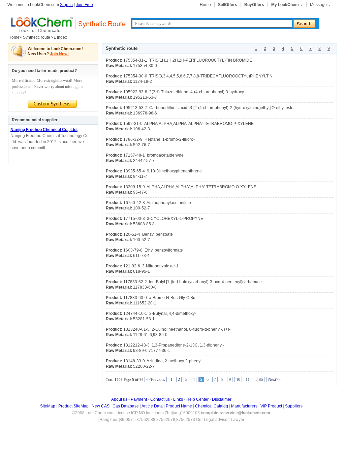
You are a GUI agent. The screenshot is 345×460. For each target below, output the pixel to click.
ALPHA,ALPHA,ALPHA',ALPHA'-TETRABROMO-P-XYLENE (188, 123)
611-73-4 (141, 255)
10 (238, 379)
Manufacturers (244, 406)
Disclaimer (221, 399)
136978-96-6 (145, 113)
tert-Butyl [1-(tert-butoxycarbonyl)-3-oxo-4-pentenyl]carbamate (192, 282)
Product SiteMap (73, 406)
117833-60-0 (145, 287)
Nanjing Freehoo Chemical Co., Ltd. (43, 129)
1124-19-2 (142, 81)
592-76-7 (141, 144)
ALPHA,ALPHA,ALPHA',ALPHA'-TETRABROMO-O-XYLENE (189, 187)
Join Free (84, 4)
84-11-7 (140, 176)
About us (119, 399)
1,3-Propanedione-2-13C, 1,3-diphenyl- (173, 345)
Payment (139, 399)
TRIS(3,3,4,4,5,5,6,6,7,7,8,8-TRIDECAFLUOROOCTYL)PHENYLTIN (198, 76)
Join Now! (59, 54)
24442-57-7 (144, 160)
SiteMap (47, 406)
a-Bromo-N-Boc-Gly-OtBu (159, 297)
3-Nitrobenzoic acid (150, 266)
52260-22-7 (144, 366)
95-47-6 (140, 192)
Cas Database (126, 406)
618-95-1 (141, 271)
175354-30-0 (145, 65)
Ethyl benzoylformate (153, 250)
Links (178, 399)
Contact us (160, 399)
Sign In (66, 4)
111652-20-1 (144, 303)
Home (205, 4)
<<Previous (155, 379)
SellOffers (227, 4)
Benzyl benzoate (148, 234)
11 (248, 379)
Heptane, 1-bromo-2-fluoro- (159, 139)
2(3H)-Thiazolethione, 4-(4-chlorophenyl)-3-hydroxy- (184, 92)
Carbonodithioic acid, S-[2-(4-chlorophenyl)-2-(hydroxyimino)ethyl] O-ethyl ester (209, 107)
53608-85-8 (144, 224)
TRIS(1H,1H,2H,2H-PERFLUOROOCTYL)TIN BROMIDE (187, 60)
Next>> (274, 379)
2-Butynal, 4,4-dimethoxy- (159, 313)
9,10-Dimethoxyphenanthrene (162, 171)
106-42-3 (141, 129)
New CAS (100, 406)
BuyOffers (254, 4)
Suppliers (294, 406)
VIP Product (271, 406)
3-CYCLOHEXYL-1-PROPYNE (163, 218)
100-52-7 (141, 208)
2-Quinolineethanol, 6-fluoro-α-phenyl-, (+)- (176, 329)
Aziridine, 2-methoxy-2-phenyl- (163, 361)
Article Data (152, 406)
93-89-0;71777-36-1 (151, 350)
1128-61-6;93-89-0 (150, 334)
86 (261, 379)
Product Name (179, 406)
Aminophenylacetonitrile (157, 202)
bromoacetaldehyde (153, 155)
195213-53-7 (145, 97)
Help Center (197, 399)
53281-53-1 (144, 319)
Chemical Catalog (211, 406)
